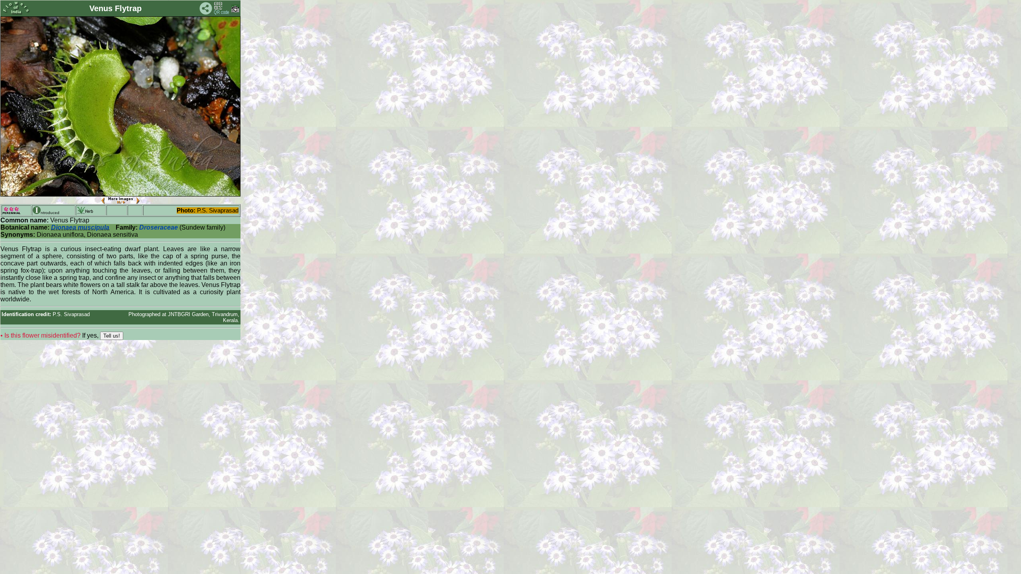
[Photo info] (235, 11)
